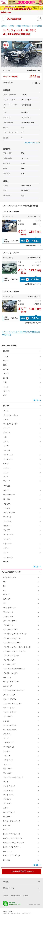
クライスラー (8, 459)
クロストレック (9, 695)
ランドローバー (9, 495)
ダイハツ (6, 391)
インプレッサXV (9, 664)
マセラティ (7, 526)
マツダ (5, 374)
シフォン (6, 721)
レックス (6, 860)
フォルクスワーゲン (10, 424)
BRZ (5, 582)
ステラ (5, 738)
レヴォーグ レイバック (11, 821)
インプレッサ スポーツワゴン (14, 651)
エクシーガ (7, 686)
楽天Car (4, 26)
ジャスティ (7, 734)
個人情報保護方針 (15, 895)
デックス (6, 751)
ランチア (6, 530)
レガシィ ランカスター (11, 847)
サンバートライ (9, 708)
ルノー (5, 552)
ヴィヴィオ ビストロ (11, 682)
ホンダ (5, 369)
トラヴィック (8, 760)
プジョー (6, 548)
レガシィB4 (7, 851)
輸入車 (6, 406)
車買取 (11, 26)
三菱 (5, 382)
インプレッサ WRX (10, 629)
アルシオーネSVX (9, 621)
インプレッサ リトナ (11, 656)
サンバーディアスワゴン (12, 703)
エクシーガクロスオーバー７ (14, 690)
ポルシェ (6, 433)
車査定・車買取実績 (22, 26)
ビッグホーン (8, 769)
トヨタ (5, 356)
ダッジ (5, 472)
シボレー (6, 468)
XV (4, 603)
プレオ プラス (8, 795)
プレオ (5, 782)
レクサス (6, 360)
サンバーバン (8, 716)
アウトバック (8, 612)
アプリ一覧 (6, 913)
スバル (5, 378)
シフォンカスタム (10, 725)
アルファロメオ (9, 513)
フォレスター (8, 773)
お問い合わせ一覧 (15, 913)
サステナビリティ (27, 913)
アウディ (6, 428)
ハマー (5, 477)
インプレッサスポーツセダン (14, 669)
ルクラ (5, 808)
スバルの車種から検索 (11, 572)
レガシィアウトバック (11, 856)
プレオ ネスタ (8, 790)
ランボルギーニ (9, 534)
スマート (6, 446)
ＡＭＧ (5, 441)
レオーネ (6, 825)
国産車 (6, 351)
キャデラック (8, 455)
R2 (4, 590)
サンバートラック (10, 712)
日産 (5, 365)
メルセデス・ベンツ (10, 415)
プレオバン (7, 799)
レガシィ (6, 830)
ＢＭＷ (5, 419)
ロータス (6, 499)
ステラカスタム (9, 743)
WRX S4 (6, 595)
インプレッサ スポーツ (11, 642)
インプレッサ (8, 625)
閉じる (36, 400)
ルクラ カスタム (9, 812)
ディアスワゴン (9, 747)
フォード (6, 481)
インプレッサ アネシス (11, 638)
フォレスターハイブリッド (13, 777)
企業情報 (5, 895)
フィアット (7, 517)
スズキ (5, 387)
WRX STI (6, 599)
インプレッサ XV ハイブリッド (14, 634)
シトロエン (7, 544)
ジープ (5, 464)
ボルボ (5, 562)
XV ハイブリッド (9, 608)
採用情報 (25, 895)
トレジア (6, 764)
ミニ (5, 437)
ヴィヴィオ (7, 677)
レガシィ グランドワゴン (12, 838)
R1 (4, 586)
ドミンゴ (6, 756)
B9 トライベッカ (9, 577)
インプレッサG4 (9, 660)
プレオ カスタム (9, 786)
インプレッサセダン (10, 673)
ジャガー (6, 490)
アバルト (6, 508)
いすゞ (5, 395)
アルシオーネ (8, 616)
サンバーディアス (10, 699)
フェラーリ (7, 521)
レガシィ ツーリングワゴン (13, 843)
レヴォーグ (7, 816)
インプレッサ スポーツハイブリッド (16, 647)
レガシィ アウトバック (11, 834)
